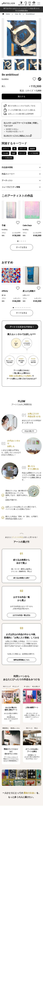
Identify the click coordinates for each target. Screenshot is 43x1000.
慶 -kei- (4, 295)
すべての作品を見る (21, 10)
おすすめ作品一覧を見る (21, 615)
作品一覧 (18, 14)
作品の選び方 (29, 431)
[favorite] (34, 79)
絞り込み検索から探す (22, 578)
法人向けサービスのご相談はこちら (16, 136)
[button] (21, 167)
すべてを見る (21, 247)
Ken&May (5, 79)
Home (8, 14)
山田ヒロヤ (26, 295)
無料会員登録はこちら (22, 660)
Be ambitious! (30, 14)
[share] (39, 79)
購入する (21, 96)
